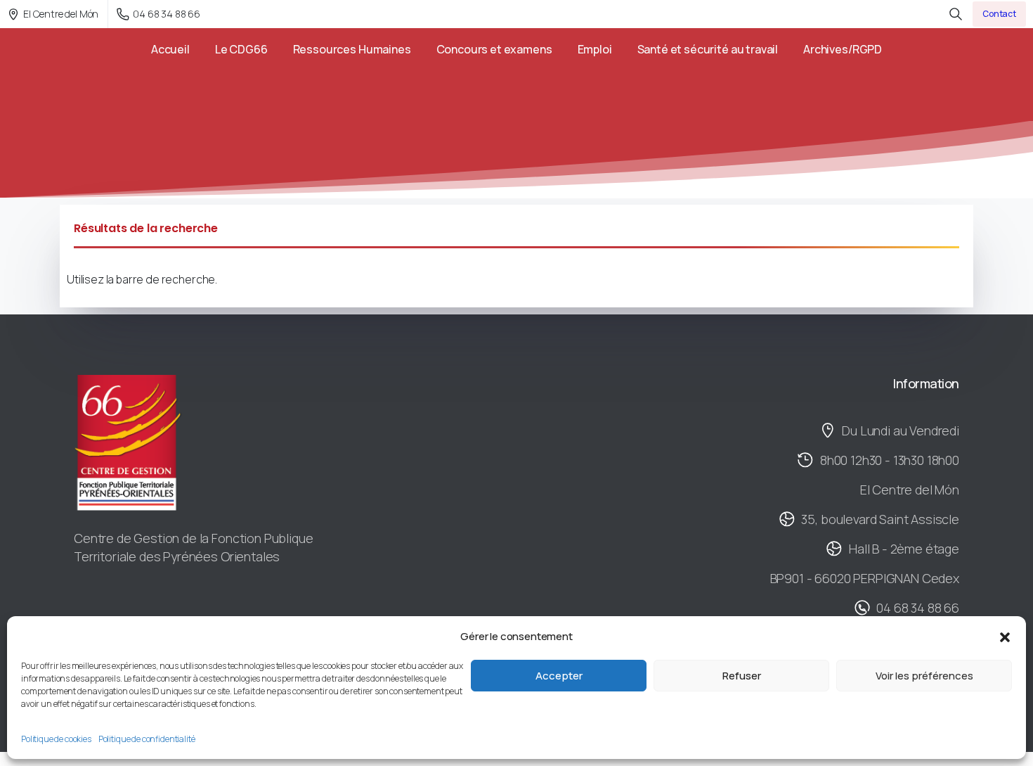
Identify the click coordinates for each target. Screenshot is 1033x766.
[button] (1005, 637)
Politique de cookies (56, 739)
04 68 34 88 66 (166, 13)
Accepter (559, 675)
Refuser (741, 675)
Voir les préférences (924, 675)
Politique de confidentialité (146, 739)
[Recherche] (956, 14)
